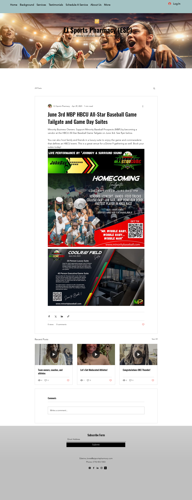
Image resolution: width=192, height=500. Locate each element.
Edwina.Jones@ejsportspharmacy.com (96, 458)
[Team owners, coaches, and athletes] (54, 354)
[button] (154, 88)
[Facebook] (93, 468)
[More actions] (142, 106)
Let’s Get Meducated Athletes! (93, 370)
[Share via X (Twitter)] (55, 316)
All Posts (38, 88)
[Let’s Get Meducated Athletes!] (96, 354)
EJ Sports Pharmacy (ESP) (97, 30)
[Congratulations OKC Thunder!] (138, 354)
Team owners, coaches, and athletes (50, 371)
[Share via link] (68, 316)
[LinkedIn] (97, 468)
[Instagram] (101, 468)
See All (155, 339)
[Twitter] (105, 468)
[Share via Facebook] (49, 316)
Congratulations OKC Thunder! (136, 370)
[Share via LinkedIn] (62, 316)
